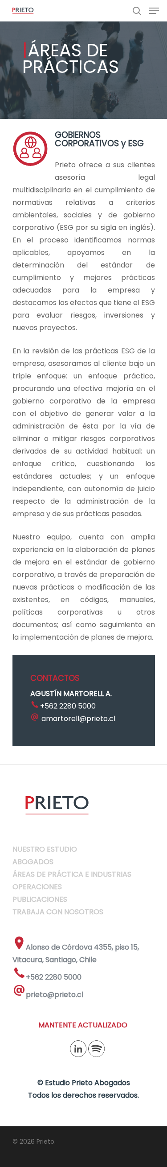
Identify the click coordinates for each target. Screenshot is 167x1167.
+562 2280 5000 (68, 706)
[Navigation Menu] (154, 10)
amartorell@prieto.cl (78, 718)
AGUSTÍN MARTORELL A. (71, 693)
